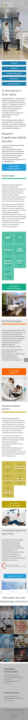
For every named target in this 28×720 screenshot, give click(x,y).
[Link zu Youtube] (22, 712)
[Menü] (26, 4)
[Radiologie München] (11, 4)
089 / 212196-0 (8, 679)
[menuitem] (26, 4)
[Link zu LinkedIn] (25, 712)
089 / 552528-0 (8, 700)
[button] (20, 3)
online (17, 675)
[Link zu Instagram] (20, 712)
